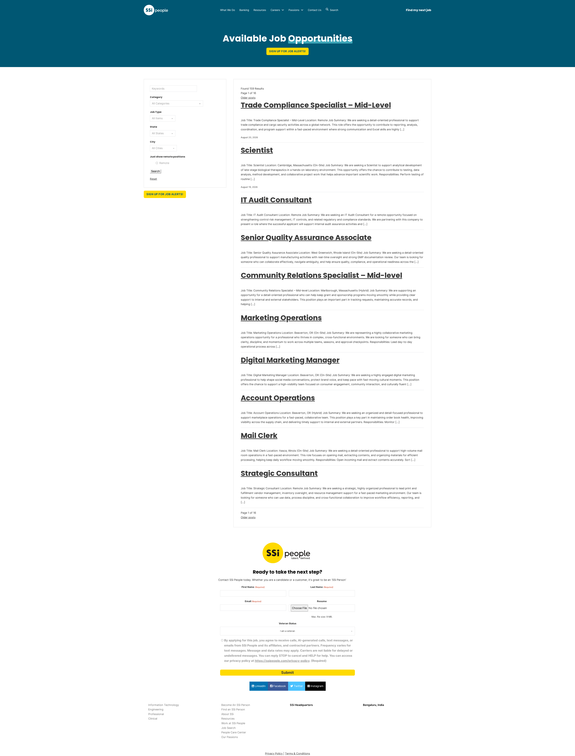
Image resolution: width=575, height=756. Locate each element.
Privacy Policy (274, 753)
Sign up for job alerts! (287, 51)
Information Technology (163, 704)
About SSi (227, 714)
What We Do (227, 10)
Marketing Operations (281, 318)
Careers (275, 10)
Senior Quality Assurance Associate (306, 237)
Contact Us (314, 10)
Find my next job (418, 10)
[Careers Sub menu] (283, 10)
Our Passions (229, 737)
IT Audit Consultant (276, 200)
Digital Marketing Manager (290, 360)
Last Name (321, 586)
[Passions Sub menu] (302, 10)
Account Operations (278, 398)
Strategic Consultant (279, 473)
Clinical (152, 718)
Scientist (257, 150)
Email (253, 601)
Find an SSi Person (233, 709)
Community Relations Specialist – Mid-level (321, 275)
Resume (322, 601)
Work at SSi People (233, 723)
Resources (260, 10)
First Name (253, 586)
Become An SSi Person (235, 704)
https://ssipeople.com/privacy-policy (282, 661)
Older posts (248, 97)
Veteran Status (287, 623)
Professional (156, 714)
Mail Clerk (259, 435)
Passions (294, 10)
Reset (153, 178)
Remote (164, 163)
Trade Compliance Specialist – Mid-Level (316, 105)
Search (333, 10)
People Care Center (233, 732)
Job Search (228, 727)
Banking (244, 10)
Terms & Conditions (297, 753)
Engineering (155, 709)
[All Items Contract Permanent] (162, 118)
